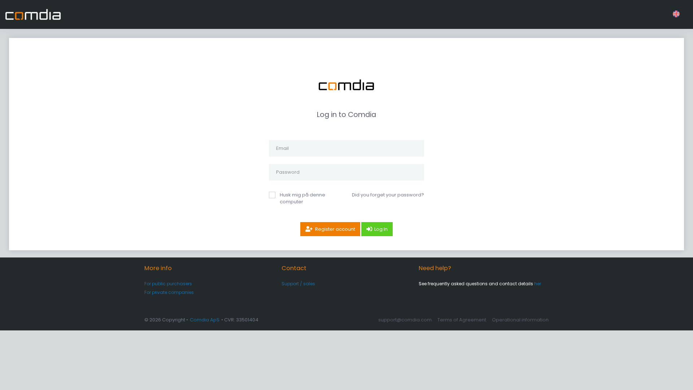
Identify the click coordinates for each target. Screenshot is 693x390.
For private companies (169, 292)
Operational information (520, 319)
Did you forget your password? (388, 194)
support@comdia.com (405, 319)
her (537, 284)
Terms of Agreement (461, 319)
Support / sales (298, 284)
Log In (381, 229)
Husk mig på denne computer (302, 198)
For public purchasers (168, 284)
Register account (335, 229)
